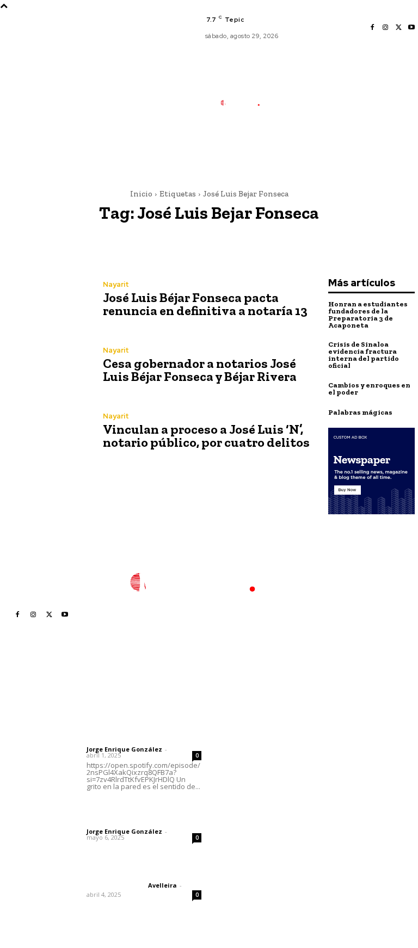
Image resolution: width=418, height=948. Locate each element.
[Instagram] (385, 27)
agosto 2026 (332, 726)
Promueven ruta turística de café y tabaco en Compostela (248, 849)
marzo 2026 (331, 808)
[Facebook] (372, 27)
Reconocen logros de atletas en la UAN (252, 817)
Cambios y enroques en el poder (369, 388)
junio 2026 (328, 759)
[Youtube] (411, 27)
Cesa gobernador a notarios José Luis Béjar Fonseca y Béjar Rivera (200, 369)
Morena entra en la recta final (249, 720)
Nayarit (116, 284)
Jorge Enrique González (124, 749)
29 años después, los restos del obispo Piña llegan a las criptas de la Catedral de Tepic (251, 780)
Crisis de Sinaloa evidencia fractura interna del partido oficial (363, 355)
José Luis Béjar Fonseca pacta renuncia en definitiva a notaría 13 (205, 304)
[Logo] (245, 102)
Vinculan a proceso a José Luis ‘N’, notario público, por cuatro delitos (206, 435)
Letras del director (115, 740)
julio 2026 (327, 743)
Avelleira (162, 885)
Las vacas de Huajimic (143, 807)
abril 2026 (328, 792)
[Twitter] (398, 27)
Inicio (141, 194)
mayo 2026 (330, 775)
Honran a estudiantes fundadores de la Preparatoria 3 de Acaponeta (368, 314)
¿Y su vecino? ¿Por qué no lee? (246, 744)
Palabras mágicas (360, 412)
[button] (290, 154)
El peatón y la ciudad (138, 870)
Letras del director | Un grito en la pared (136, 718)
